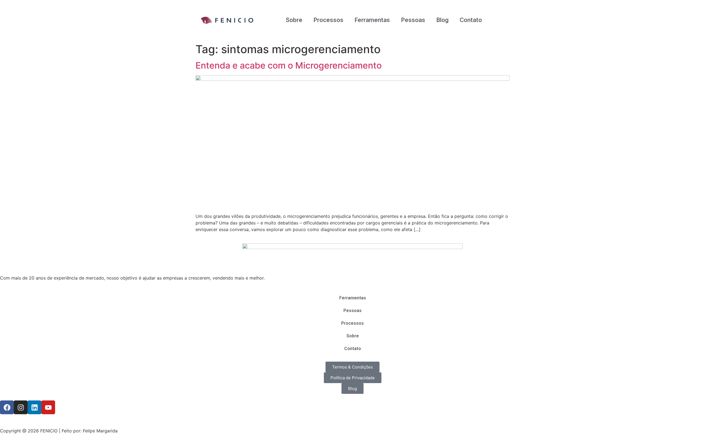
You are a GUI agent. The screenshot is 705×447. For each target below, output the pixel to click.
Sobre (294, 20)
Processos (328, 20)
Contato (471, 20)
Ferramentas (372, 20)
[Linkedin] (34, 407)
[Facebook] (7, 407)
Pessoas (413, 20)
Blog (442, 20)
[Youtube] (48, 407)
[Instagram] (21, 407)
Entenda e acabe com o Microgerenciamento (289, 65)
